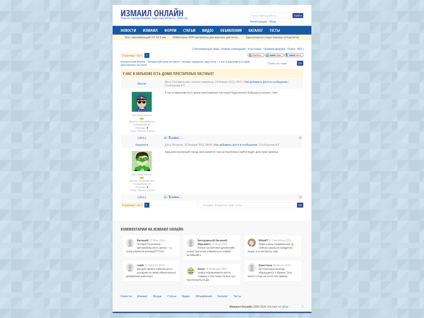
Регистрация (258, 21)
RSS (299, 49)
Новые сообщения (233, 49)
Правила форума (274, 49)
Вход (273, 21)
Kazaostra (141, 145)
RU (142, 138)
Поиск (291, 49)
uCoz (285, 306)
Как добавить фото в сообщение (266, 82)
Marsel (141, 83)
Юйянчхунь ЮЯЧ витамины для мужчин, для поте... (197, 37)
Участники (254, 49)
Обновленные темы (206, 49)
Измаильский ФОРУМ (133, 61)
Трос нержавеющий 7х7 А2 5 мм (136, 37)
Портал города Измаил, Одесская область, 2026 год (154, 18)
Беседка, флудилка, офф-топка (199, 61)
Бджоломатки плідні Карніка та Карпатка (263, 37)
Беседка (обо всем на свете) (163, 61)
